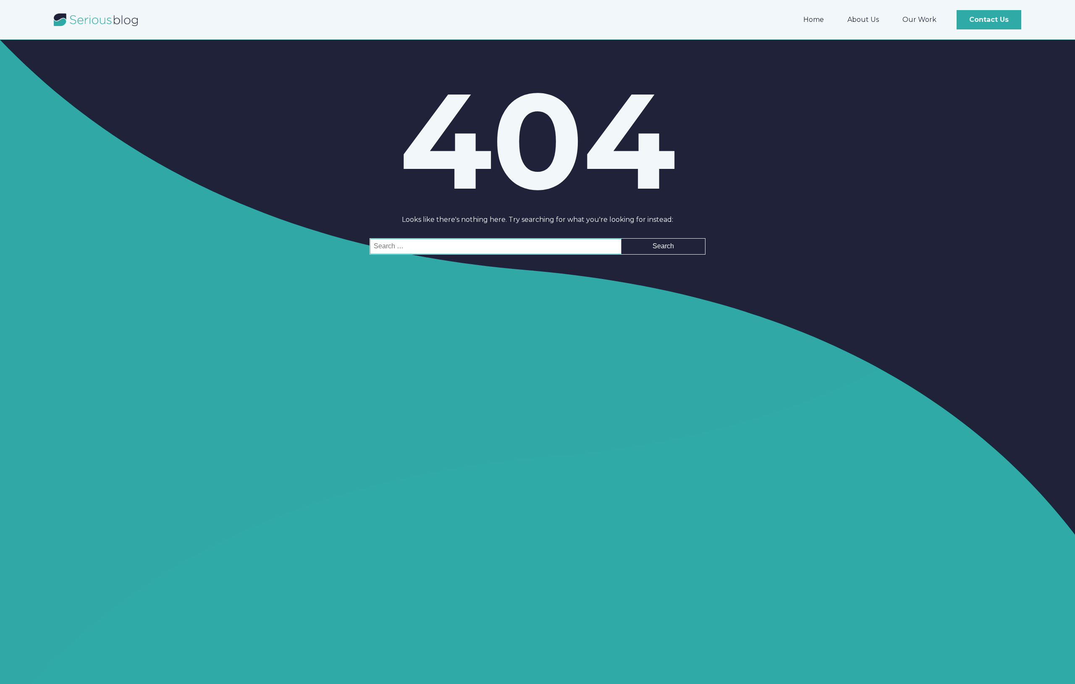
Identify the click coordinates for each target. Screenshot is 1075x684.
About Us (863, 20)
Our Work (919, 20)
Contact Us (989, 20)
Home (813, 20)
